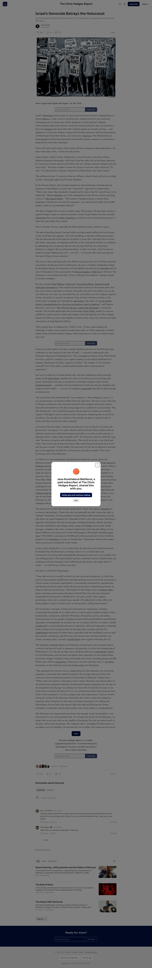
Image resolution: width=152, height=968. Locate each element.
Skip (76, 500)
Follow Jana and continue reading (76, 495)
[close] (97, 465)
